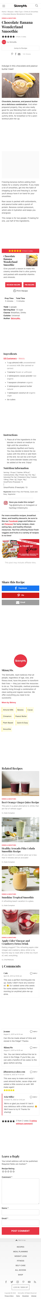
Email (5, 1218)
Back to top (21, 1240)
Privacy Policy (9, 1296)
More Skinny (9, 702)
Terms (18, 1296)
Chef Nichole (9, 960)
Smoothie (7, 729)
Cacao (30, 710)
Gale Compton (9, 813)
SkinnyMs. (13, 42)
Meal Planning (20, 1251)
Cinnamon (7, 716)
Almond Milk (8, 710)
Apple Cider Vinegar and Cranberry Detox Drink (16, 942)
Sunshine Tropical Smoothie (18, 897)
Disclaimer (25, 1296)
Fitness (20, 1261)
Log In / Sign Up (20, 1287)
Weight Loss (20, 1256)
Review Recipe (13, 285)
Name (5, 1208)
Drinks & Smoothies (31, 12)
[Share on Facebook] (15, 54)
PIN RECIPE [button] (29, 285)
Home (4, 12)
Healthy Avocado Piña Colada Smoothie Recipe (18, 850)
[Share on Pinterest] (12, 54)
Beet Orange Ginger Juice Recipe (20, 802)
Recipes (10, 12)
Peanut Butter (21, 716)
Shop (20, 1275)
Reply (35, 973)
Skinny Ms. (20, 6)
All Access (20, 1270)
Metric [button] (22, 358)
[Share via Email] (19, 54)
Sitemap (33, 1296)
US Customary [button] (10, 358)
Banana (20, 710)
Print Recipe (22, 291)
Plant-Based (8, 723)
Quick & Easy (22, 723)
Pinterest (8, 524)
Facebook (13, 521)
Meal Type (19, 12)
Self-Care (20, 1265)
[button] (3, 36)
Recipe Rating (8, 1168)
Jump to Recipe (20, 48)
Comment (7, 1177)
